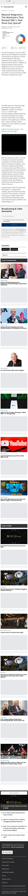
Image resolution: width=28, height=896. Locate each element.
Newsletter (23, 48)
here (3, 168)
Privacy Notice (22, 230)
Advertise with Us (6, 879)
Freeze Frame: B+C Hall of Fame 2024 (14, 836)
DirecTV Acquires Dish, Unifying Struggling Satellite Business (14, 820)
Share (5, 48)
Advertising (11, 10)
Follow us (15, 48)
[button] (2, 6)
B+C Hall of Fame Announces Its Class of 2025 (14, 814)
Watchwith (22, 158)
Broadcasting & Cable (13, 26)
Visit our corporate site (17, 847)
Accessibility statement (8, 872)
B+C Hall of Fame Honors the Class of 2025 (15, 807)
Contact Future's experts (8, 862)
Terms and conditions (7, 858)
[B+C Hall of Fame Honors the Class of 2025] (14, 803)
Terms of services (20, 229)
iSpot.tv (5, 26)
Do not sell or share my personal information (13, 886)
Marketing (4, 10)
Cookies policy (5, 869)
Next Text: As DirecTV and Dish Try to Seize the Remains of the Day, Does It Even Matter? (15, 828)
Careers (4, 875)
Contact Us (4, 882)
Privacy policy (5, 865)
